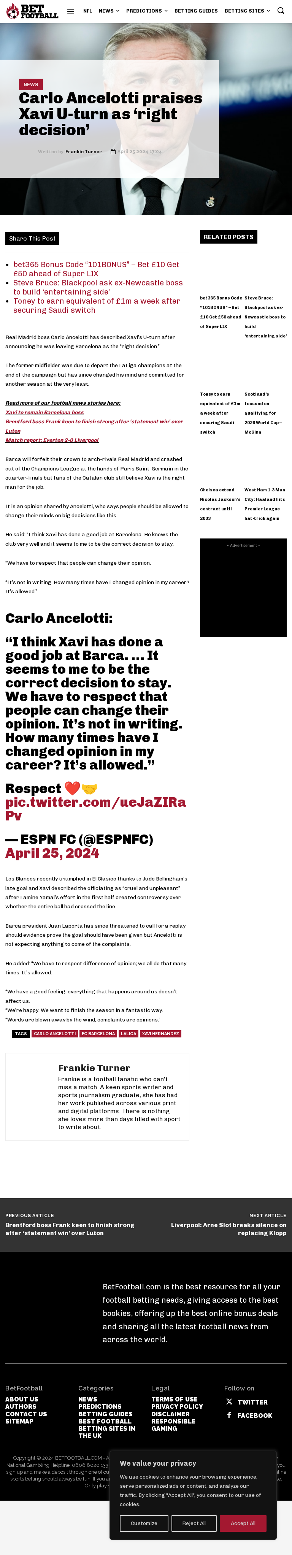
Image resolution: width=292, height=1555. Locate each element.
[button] (280, 10)
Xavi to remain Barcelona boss (44, 412)
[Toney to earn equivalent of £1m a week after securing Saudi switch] (221, 366)
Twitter (253, 1402)
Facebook (255, 1415)
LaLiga (128, 1033)
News (31, 84)
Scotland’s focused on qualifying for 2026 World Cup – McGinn (263, 413)
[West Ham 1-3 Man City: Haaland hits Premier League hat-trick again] (265, 462)
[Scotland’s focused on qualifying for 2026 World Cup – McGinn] (265, 366)
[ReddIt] (161, 237)
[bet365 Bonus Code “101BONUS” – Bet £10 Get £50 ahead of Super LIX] (221, 270)
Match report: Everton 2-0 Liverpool (52, 440)
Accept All (243, 1523)
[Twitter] (91, 237)
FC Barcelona (98, 1033)
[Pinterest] (109, 237)
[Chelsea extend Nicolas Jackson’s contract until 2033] (221, 462)
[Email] (179, 237)
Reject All (194, 1523)
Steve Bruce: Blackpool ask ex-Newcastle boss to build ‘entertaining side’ (98, 287)
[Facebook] (74, 237)
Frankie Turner (83, 151)
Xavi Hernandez (160, 1033)
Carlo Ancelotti (55, 1033)
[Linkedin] (144, 237)
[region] (193, 1495)
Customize (144, 1523)
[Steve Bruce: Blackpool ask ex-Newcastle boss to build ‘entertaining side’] (265, 270)
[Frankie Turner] (28, 151)
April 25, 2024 (52, 853)
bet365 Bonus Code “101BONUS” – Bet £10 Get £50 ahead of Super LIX (96, 269)
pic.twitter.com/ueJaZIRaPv (95, 809)
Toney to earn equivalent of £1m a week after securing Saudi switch (220, 413)
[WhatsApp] (126, 237)
